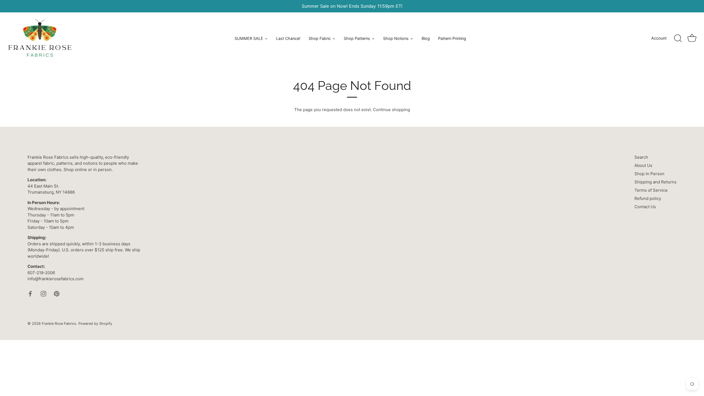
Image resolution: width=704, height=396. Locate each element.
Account (659, 38)
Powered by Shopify (95, 323)
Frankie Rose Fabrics (59, 323)
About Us (643, 165)
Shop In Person (649, 173)
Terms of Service (651, 190)
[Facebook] (30, 293)
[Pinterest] (56, 293)
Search (641, 157)
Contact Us (645, 206)
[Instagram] (43, 293)
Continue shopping (391, 109)
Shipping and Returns (655, 182)
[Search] (678, 38)
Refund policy (647, 198)
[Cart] (692, 38)
